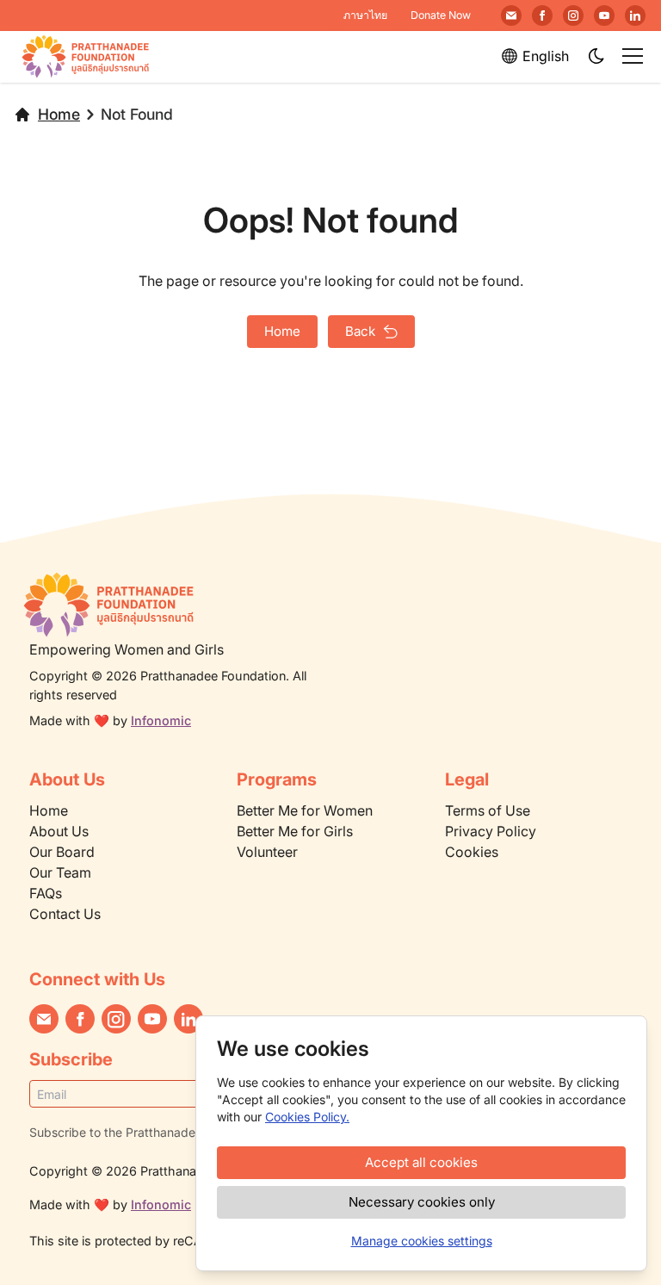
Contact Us (65, 913)
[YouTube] (604, 15)
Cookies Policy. (307, 1116)
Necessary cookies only (422, 1202)
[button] (597, 56)
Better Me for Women (305, 810)
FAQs (45, 893)
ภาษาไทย (365, 15)
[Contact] (511, 15)
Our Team (60, 872)
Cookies (471, 851)
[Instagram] (573, 15)
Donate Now (441, 15)
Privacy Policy (490, 831)
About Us (59, 831)
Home (59, 114)
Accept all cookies (421, 1162)
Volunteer (267, 851)
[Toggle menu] (633, 56)
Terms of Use (487, 810)
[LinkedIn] (635, 15)
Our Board (62, 851)
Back (360, 331)
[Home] (180, 604)
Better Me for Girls (295, 831)
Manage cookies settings (421, 1240)
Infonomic (161, 720)
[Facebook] (542, 15)
